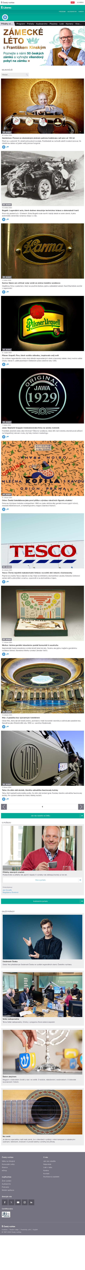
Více (78, 24)
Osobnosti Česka (10, 961)
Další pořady (8, 912)
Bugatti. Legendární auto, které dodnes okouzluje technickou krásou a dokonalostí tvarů (40, 210)
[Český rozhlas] (7, 2)
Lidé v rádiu (47, 1167)
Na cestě (6, 1136)
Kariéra (46, 1171)
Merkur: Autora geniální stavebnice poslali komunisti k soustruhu (30, 645)
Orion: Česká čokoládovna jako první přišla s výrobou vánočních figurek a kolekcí (37, 500)
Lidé (62, 24)
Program (62, 11)
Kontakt (46, 1174)
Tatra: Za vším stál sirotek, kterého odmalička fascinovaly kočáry (30, 790)
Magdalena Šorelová (10, 892)
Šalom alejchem (9, 1077)
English (35, 1229)
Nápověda (47, 1164)
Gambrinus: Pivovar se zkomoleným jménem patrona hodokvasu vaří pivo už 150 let (38, 138)
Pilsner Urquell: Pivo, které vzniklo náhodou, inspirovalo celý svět (30, 355)
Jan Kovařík (7, 890)
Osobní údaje (14, 1229)
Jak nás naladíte (49, 1161)
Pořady (30, 24)
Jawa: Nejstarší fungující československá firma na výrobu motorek (30, 428)
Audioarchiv (72, 11)
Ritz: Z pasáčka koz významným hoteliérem (21, 718)
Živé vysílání (6, 1181)
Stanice (5, 1167)
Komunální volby (8, 1164)
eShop (4, 1171)
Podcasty (5, 1187)
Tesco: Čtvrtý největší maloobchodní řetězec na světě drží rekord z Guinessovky (37, 573)
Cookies (4, 1229)
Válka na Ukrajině (8, 1161)
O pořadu (6, 823)
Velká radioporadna (11, 1019)
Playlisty (54, 24)
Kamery (81, 11)
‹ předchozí (4, 807)
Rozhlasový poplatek (51, 1177)
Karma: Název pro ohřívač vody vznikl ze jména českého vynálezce (31, 283)
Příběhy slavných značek (13, 872)
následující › (81, 807)
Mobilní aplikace (8, 1190)
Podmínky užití (26, 1229)
